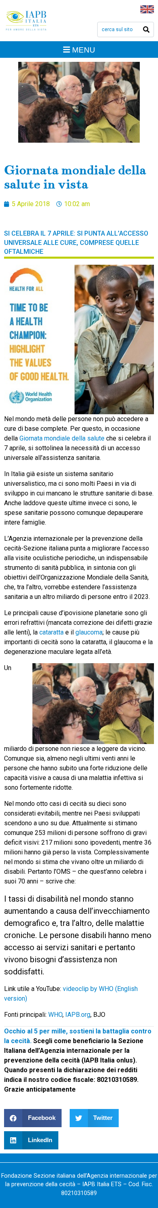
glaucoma (88, 632)
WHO (55, 1014)
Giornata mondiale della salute (62, 438)
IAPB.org (77, 1014)
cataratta (51, 632)
